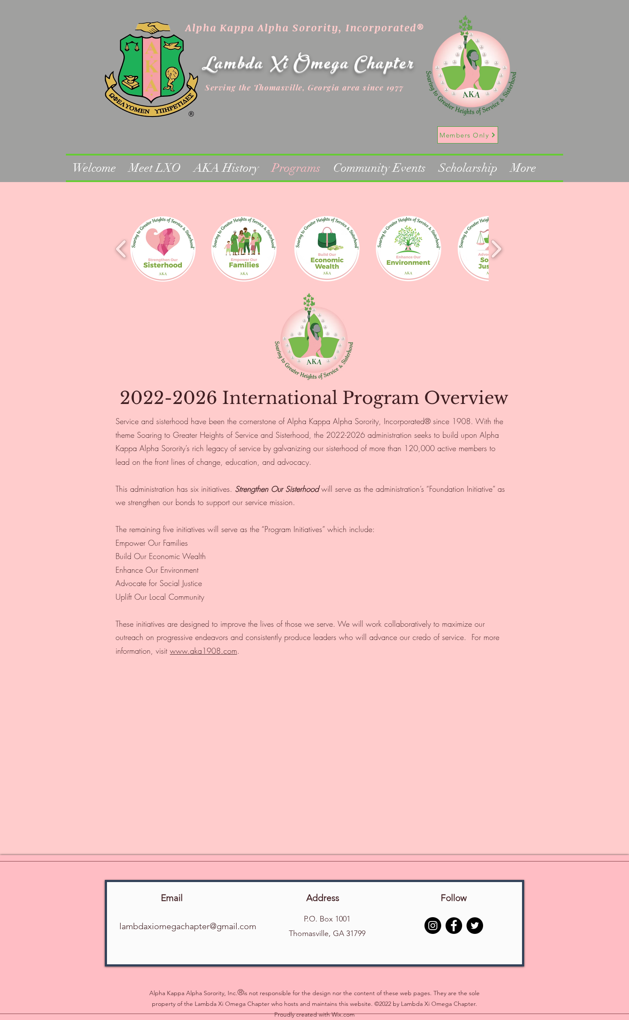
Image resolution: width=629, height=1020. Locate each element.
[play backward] (121, 248)
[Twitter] (474, 925)
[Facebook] (453, 925)
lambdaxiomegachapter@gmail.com (187, 926)
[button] (163, 248)
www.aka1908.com (203, 651)
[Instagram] (432, 925)
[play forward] (496, 248)
